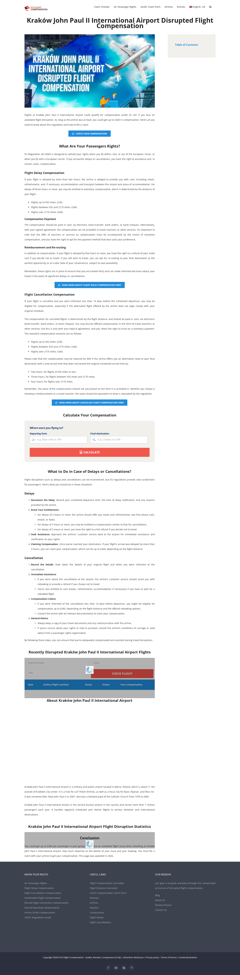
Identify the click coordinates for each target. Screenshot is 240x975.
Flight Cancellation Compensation (42, 892)
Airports (94, 907)
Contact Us (161, 909)
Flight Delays (97, 917)
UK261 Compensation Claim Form (108, 892)
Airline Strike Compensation (39, 912)
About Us (160, 900)
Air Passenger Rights (35, 883)
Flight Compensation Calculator (107, 883)
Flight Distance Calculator (104, 888)
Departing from (38, 433)
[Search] (210, 7)
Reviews (94, 897)
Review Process (163, 905)
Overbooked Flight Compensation (42, 897)
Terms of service (169, 957)
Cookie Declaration (188, 957)
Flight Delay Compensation (39, 888)
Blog (157, 895)
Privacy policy (152, 957)
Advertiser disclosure (133, 957)
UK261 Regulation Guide (37, 917)
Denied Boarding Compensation (41, 907)
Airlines (94, 902)
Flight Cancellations (100, 922)
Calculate (91, 452)
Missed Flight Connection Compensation (46, 902)
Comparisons (97, 912)
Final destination (99, 433)
